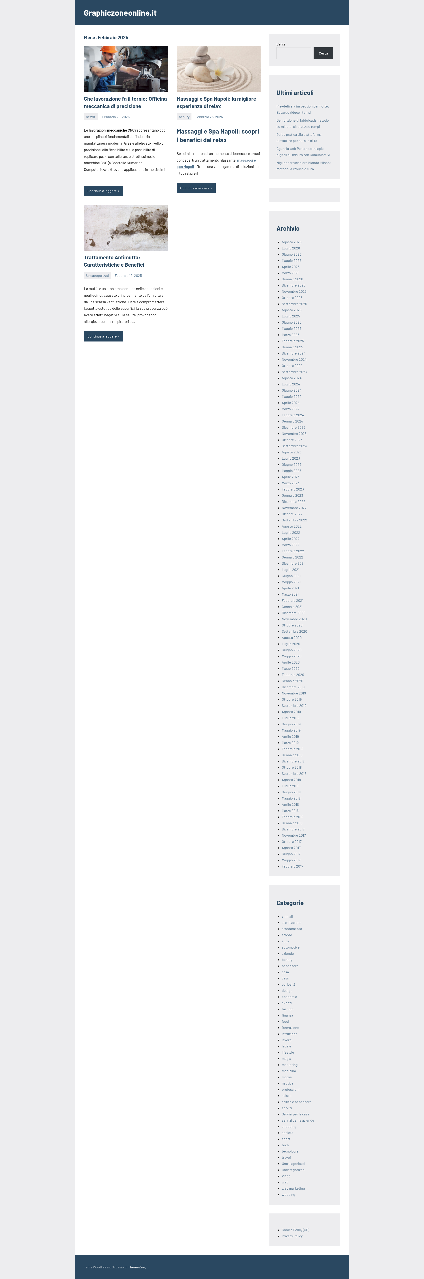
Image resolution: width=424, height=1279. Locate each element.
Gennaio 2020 (292, 681)
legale (286, 1046)
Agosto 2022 (292, 526)
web (285, 1182)
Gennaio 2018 (292, 823)
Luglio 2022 (291, 532)
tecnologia (290, 1151)
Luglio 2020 (291, 643)
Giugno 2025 (291, 322)
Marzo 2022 (290, 545)
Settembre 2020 (294, 631)
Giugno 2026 (291, 254)
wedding (288, 1194)
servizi (91, 117)
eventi (287, 1003)
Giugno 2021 (291, 575)
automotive (291, 947)
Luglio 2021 (290, 569)
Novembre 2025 (294, 291)
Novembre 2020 (294, 619)
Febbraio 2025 (293, 341)
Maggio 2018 (291, 798)
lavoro (287, 1040)
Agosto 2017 (291, 847)
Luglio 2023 (291, 458)
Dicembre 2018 (293, 761)
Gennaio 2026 (292, 279)
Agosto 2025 (291, 310)
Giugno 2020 (291, 650)
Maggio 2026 (291, 260)
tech (285, 1145)
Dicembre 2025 (293, 285)
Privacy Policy (292, 1236)
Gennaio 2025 (292, 347)
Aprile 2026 (290, 266)
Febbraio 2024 (293, 415)
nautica (287, 1083)
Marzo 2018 (290, 810)
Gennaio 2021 (292, 606)
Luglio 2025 (291, 316)
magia (286, 1058)
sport (286, 1139)
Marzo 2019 (290, 742)
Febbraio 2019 (292, 749)
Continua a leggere (102, 191)
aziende (288, 953)
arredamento (292, 928)
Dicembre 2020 (293, 613)
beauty (184, 117)
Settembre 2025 (294, 304)
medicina (289, 1071)
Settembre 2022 (294, 520)
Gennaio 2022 (292, 557)
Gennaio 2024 (292, 421)
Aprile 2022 (291, 538)
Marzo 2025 (290, 334)
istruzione (289, 1034)
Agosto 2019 (291, 711)
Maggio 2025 (291, 328)
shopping (289, 1126)
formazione (290, 1027)
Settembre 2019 (294, 705)
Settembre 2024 (294, 372)
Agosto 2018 (291, 779)
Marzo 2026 (290, 273)
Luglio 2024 (291, 384)
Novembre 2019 (294, 693)
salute (287, 1095)
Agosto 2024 (292, 378)
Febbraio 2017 (292, 866)
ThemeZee (136, 1267)
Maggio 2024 (291, 396)
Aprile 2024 (291, 402)
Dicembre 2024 (293, 353)
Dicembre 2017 (293, 829)
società (287, 1132)
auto (285, 941)
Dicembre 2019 (293, 687)
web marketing (293, 1188)
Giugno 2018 (291, 792)
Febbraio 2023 (293, 489)
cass (285, 978)
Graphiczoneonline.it (120, 12)
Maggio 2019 (291, 730)
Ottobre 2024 (292, 365)
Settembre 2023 (294, 446)
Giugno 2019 (291, 724)
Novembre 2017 (294, 835)
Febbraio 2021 (292, 600)
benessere (290, 966)
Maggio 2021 (291, 582)
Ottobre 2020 (292, 625)
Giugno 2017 (291, 854)
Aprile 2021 (290, 588)
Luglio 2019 (290, 718)
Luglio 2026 (291, 248)
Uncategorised (293, 1163)
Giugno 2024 (291, 390)
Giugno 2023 (291, 464)
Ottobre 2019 (292, 699)
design (287, 990)
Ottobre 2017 (292, 841)
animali (287, 916)
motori (287, 1077)
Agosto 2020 (292, 637)
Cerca (281, 44)
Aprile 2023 (290, 477)
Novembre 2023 (294, 433)
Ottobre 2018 (292, 767)
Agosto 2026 (291, 242)
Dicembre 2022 (293, 501)
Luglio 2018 (290, 786)
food (285, 1021)
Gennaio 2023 (292, 495)
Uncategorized (97, 275)
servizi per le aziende (298, 1120)
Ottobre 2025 (292, 297)
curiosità (288, 984)
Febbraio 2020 (293, 674)
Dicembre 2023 (293, 427)
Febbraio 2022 (293, 551)
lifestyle (288, 1052)
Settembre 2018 (294, 773)
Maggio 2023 (291, 470)
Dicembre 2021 (293, 563)
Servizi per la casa (295, 1114)
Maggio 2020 (291, 656)
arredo (287, 935)
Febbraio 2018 (292, 817)
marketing (290, 1064)
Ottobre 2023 (292, 440)
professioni (290, 1089)
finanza (287, 1015)
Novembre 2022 (294, 508)
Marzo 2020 (290, 668)
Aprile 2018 (290, 804)
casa (285, 972)
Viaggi (286, 1176)
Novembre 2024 (294, 359)
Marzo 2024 (290, 409)
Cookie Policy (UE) (295, 1230)
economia (289, 996)
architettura (291, 922)
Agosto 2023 (291, 452)
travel (286, 1157)
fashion (287, 1009)
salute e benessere (297, 1102)
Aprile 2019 (290, 736)
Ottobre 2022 (292, 514)
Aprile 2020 (291, 662)
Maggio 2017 (291, 860)
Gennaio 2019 (292, 755)
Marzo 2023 (290, 483)
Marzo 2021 (290, 594)
